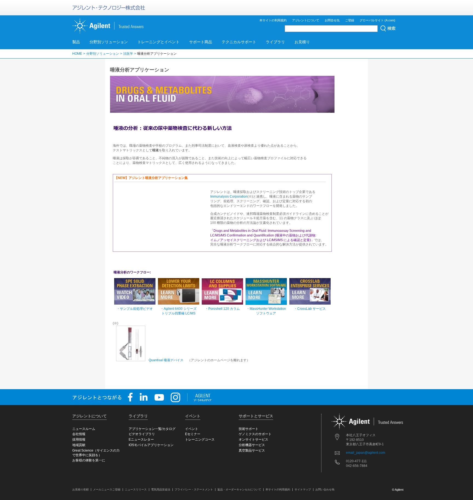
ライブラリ (275, 42)
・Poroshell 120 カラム (222, 309)
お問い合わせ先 (324, 489)
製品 (76, 42)
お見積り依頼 (80, 489)
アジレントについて (305, 20)
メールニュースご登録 (106, 489)
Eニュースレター (141, 439)
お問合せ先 (332, 20)
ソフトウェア (266, 313)
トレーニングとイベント (158, 42)
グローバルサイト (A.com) (377, 20)
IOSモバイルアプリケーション (151, 445)
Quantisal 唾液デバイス (166, 360)
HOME (77, 54)
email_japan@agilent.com (365, 453)
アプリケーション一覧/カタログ (152, 429)
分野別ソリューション (109, 42)
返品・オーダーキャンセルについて (239, 489)
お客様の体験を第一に (88, 460)
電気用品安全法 (160, 489)
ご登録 (349, 20)
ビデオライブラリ (142, 434)
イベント (191, 429)
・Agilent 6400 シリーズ (178, 309)
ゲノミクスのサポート (255, 434)
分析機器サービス (252, 445)
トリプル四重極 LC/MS (178, 313)
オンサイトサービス (253, 439)
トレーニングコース (200, 439)
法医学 (128, 54)
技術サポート (248, 429)
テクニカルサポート (239, 42)
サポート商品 (200, 42)
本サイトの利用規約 (273, 20)
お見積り (302, 42)
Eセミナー (192, 434)
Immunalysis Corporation (228, 196)
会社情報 (78, 434)
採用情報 (78, 439)
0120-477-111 (356, 461)
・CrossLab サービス (310, 309)
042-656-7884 (356, 466)
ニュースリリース (136, 489)
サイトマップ (303, 489)
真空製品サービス (252, 450)
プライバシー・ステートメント (194, 489)
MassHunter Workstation (268, 309)
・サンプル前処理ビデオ (135, 309)
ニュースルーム (83, 429)
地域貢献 (78, 445)
